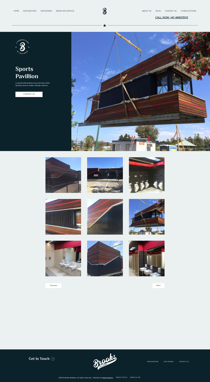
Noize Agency (107, 378)
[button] (65, 11)
